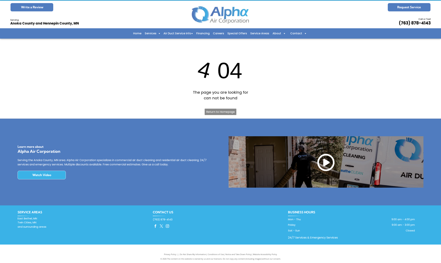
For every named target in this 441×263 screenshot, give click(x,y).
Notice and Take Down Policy (238, 254)
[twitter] (161, 227)
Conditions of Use (216, 254)
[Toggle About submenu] (284, 33)
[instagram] (167, 227)
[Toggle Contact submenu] (305, 33)
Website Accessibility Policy (265, 254)
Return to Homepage (220, 112)
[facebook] (155, 227)
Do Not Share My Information (193, 254)
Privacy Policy (170, 254)
